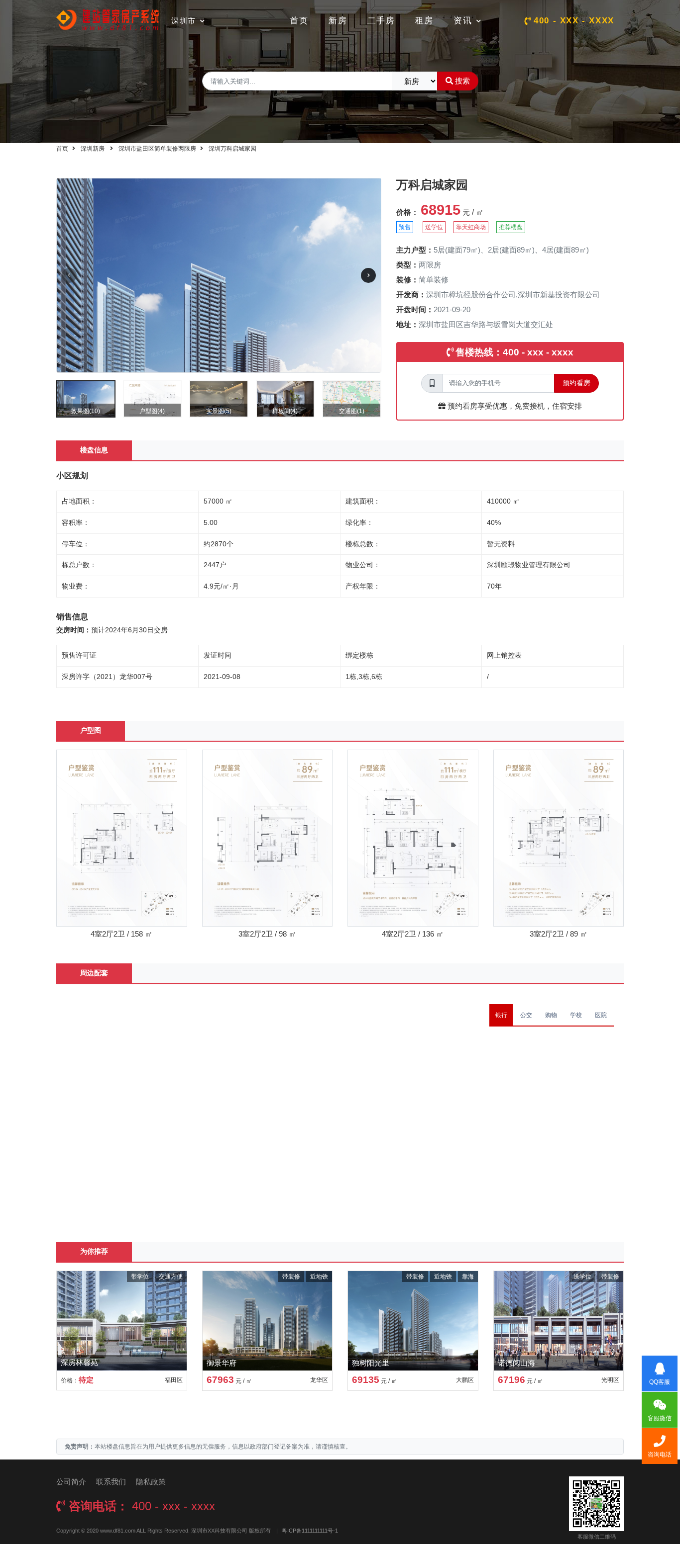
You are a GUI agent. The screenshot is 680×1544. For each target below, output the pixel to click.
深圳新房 (93, 148)
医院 (601, 1015)
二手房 (381, 20)
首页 (299, 20)
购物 (551, 1015)
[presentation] (69, 275)
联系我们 (111, 1481)
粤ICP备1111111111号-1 (310, 1531)
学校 (576, 1015)
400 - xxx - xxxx (574, 20)
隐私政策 (151, 1481)
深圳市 (183, 20)
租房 (424, 20)
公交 (526, 1015)
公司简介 (71, 1481)
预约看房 (576, 383)
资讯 (462, 20)
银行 (501, 1015)
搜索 (462, 81)
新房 (338, 20)
